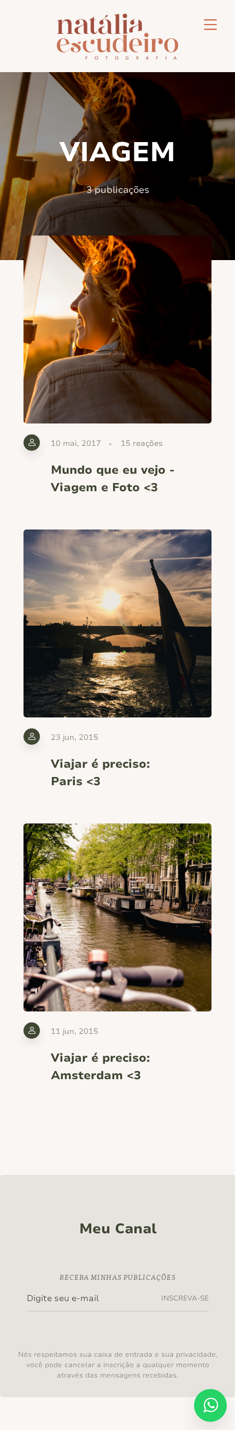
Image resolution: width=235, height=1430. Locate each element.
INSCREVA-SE (185, 1298)
